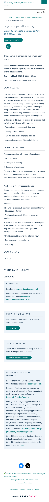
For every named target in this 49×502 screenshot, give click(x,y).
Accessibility (14, 489)
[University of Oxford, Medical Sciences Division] (21, 3)
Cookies (22, 489)
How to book (12, 328)
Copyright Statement (17, 480)
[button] (44, 2)
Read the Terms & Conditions (18, 357)
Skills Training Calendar (34, 17)
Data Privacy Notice (32, 480)
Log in (37, 489)
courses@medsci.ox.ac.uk (27, 289)
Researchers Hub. (34, 383)
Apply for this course (12, 40)
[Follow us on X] (27, 466)
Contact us (30, 489)
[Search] (43, 12)
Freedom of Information (24, 483)
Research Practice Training (17, 397)
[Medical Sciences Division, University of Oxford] (24, 474)
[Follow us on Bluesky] (21, 466)
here (22, 445)
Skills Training (20, 17)
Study (10, 17)
